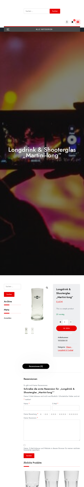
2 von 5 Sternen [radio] (47, 414)
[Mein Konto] (67, 22)
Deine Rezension (31, 418)
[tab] (35, 366)
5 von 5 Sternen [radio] (74, 414)
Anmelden (7, 318)
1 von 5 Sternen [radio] (41, 414)
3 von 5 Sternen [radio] (54, 414)
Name (27, 403)
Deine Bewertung (31, 414)
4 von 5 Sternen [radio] (63, 414)
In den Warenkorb (66, 329)
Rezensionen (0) (36, 366)
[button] (47, 288)
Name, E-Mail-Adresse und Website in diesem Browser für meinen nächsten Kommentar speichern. (52, 449)
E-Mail (55, 403)
